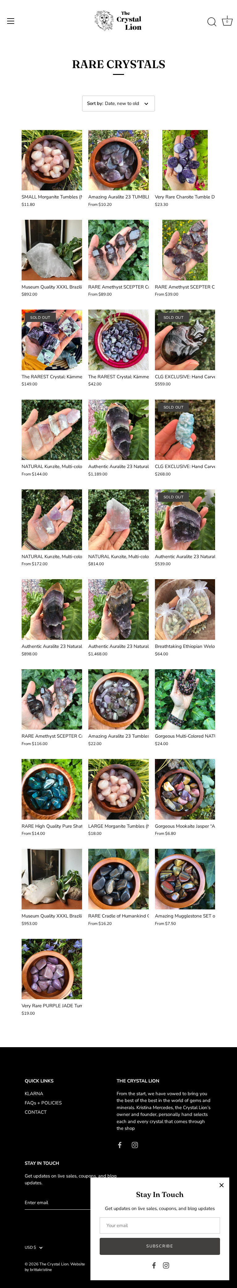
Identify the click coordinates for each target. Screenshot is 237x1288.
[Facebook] (154, 1265)
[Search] (211, 22)
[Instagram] (166, 1265)
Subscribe (159, 1246)
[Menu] (11, 21)
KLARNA (34, 1094)
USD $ (30, 1247)
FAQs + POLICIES (43, 1103)
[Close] (221, 1185)
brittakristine (41, 1270)
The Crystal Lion (54, 1264)
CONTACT (36, 1112)
